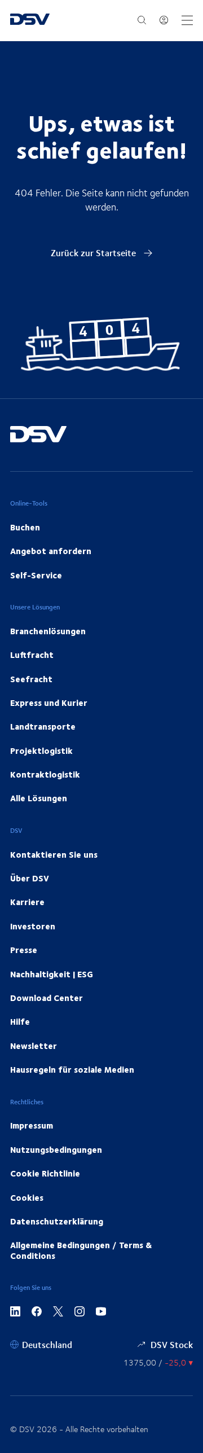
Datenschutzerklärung (56, 1221)
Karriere (27, 901)
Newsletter (33, 1045)
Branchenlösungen (48, 631)
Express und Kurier (48, 702)
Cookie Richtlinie (45, 1173)
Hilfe (20, 1021)
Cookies (26, 1197)
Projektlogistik (41, 750)
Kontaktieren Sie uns (54, 854)
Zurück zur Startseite (94, 252)
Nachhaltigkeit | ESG (51, 974)
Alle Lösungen (38, 798)
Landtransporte (43, 726)
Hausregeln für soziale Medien (72, 1069)
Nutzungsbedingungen (56, 1149)
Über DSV (29, 878)
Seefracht (31, 679)
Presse (23, 949)
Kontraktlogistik (45, 774)
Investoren (32, 926)
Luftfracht (32, 654)
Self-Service (36, 575)
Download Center (46, 997)
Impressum (31, 1125)
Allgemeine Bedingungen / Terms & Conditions (81, 1250)
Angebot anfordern (50, 551)
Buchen (25, 527)
